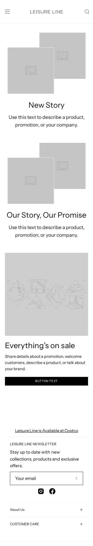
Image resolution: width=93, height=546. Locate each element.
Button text (46, 381)
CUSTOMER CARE (24, 524)
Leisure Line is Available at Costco (46, 430)
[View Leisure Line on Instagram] (41, 491)
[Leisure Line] (46, 11)
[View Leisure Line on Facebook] (52, 491)
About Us (17, 510)
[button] (86, 11)
